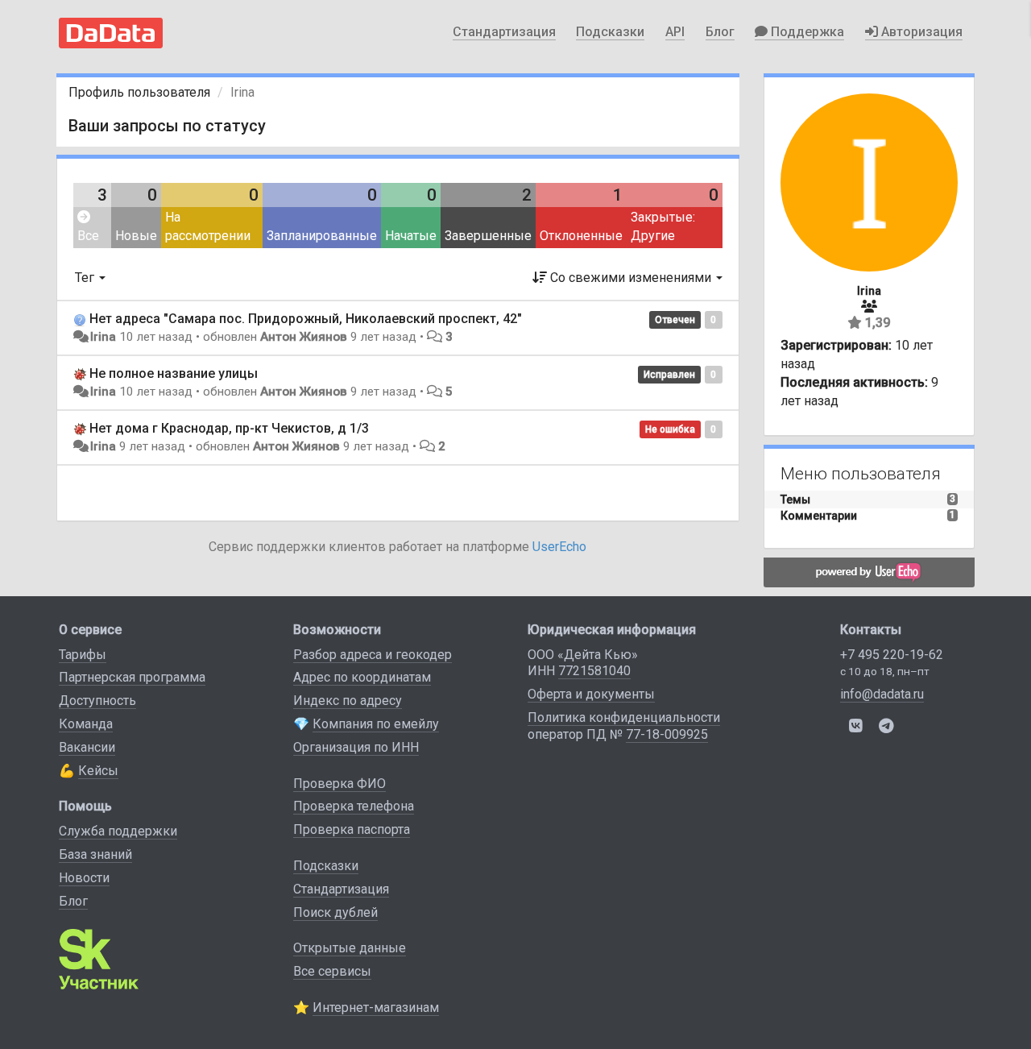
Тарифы (82, 654)
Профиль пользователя (139, 92)
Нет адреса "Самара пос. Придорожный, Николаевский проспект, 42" (305, 318)
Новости (84, 877)
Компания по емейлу (376, 724)
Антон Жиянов (303, 337)
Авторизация (920, 31)
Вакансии (87, 747)
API (675, 31)
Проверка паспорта (351, 829)
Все (88, 235)
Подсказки (610, 31)
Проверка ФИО (339, 783)
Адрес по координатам (362, 677)
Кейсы (98, 770)
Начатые (411, 235)
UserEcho (559, 546)
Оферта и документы (591, 694)
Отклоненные (581, 235)
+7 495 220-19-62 (891, 654)
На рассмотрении (208, 226)
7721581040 (594, 670)
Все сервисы (332, 971)
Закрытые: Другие (663, 226)
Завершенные (488, 235)
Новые (136, 235)
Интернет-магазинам (376, 1007)
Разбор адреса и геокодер (372, 654)
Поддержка (806, 31)
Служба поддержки (118, 831)
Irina (103, 337)
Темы (795, 499)
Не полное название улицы (173, 373)
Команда (86, 724)
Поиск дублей (335, 912)
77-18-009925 (667, 734)
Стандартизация (504, 31)
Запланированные (322, 235)
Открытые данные (349, 948)
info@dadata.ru (882, 694)
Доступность (97, 700)
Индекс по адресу (347, 700)
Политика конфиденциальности (624, 717)
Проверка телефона (353, 806)
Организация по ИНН (356, 747)
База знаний (95, 854)
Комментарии (818, 515)
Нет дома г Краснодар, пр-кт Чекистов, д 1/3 (229, 428)
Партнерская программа (132, 677)
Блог (720, 31)
